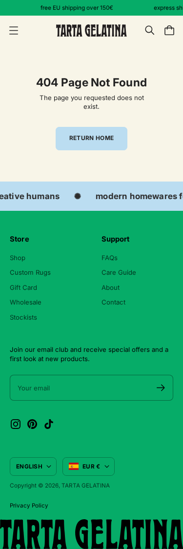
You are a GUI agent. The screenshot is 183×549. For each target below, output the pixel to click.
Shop (17, 258)
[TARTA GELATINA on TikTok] (49, 424)
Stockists (23, 317)
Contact (113, 302)
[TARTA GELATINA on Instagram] (15, 424)
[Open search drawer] (150, 30)
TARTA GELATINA (85, 485)
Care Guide (119, 272)
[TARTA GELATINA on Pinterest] (32, 424)
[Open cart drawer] (169, 30)
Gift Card (23, 287)
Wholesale (25, 302)
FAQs (110, 258)
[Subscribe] (161, 388)
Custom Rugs (30, 272)
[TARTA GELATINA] (91, 30)
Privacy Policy (29, 505)
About (111, 287)
